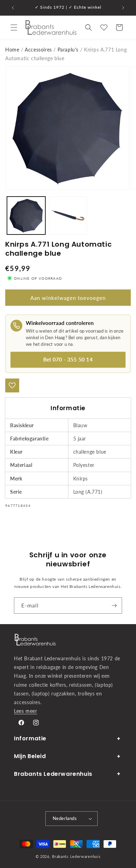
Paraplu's (68, 50)
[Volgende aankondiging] (123, 7)
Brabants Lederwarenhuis (76, 856)
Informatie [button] (30, 738)
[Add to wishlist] (12, 385)
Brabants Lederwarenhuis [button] (53, 774)
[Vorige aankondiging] (13, 7)
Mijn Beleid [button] (30, 756)
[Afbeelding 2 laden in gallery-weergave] (68, 216)
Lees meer (25, 711)
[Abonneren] (114, 605)
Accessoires (38, 50)
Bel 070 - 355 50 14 (68, 359)
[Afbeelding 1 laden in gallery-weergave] (26, 216)
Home (12, 50)
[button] (14, 27)
